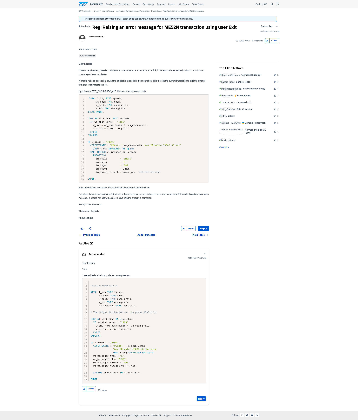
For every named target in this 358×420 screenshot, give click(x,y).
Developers (148, 4)
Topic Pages (197, 4)
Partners (161, 4)
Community (96, 4)
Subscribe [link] (266, 26)
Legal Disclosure (141, 415)
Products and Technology (117, 4)
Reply (201, 399)
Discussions (156, 11)
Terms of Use (114, 415)
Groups (136, 4)
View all (223, 147)
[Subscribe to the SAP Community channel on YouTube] (252, 415)
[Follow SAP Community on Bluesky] (247, 415)
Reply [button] (203, 228)
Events (171, 4)
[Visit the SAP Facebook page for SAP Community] (242, 415)
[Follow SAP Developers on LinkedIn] (257, 415)
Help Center (183, 4)
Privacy (102, 415)
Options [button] (276, 26)
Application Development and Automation (132, 11)
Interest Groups (108, 11)
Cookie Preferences (183, 415)
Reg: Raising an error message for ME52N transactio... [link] (183, 11)
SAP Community (85, 11)
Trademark (156, 415)
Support (167, 415)
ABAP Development (87, 56)
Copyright (126, 415)
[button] (267, 40)
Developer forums (152, 19)
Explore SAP (261, 4)
